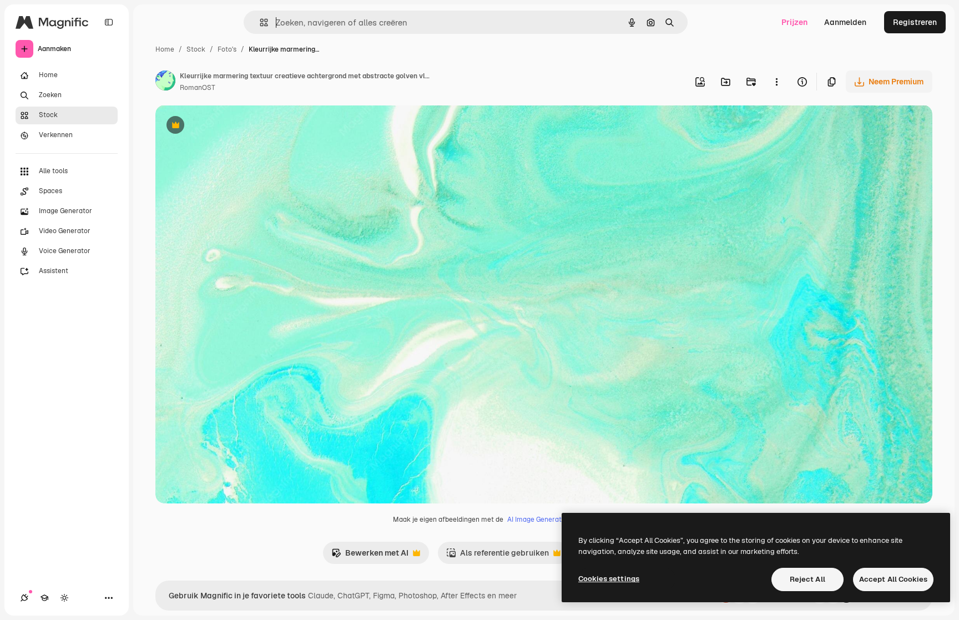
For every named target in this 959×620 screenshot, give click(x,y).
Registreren (915, 22)
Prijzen (794, 22)
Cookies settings (608, 578)
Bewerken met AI (369, 556)
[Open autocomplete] (259, 22)
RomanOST (197, 87)
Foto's (227, 49)
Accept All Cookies (893, 579)
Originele (228, 126)
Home (164, 49)
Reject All (807, 579)
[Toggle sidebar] (109, 22)
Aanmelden (845, 22)
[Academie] (44, 598)
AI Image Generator (537, 519)
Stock (195, 49)
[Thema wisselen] (64, 598)
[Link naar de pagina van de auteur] (165, 82)
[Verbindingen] (24, 598)
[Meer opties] (776, 81)
